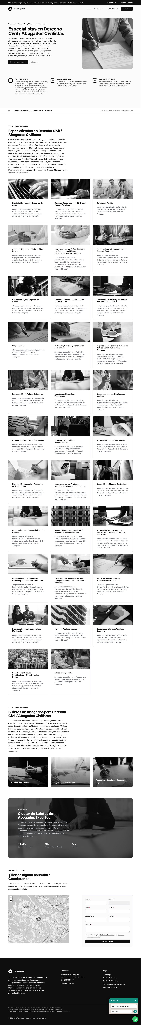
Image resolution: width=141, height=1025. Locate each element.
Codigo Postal (90, 916)
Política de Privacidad (107, 935)
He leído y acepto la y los (105, 936)
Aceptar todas (111, 2)
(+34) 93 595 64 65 (67, 980)
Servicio (112, 899)
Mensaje (88, 924)
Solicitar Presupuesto (17, 62)
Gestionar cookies (127, 2)
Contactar (125, 9)
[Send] (135, 1011)
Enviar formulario (107, 941)
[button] (39, 919)
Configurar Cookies (110, 987)
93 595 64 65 (113, 9)
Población (112, 916)
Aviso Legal (107, 975)
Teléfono (112, 907)
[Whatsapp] (135, 1019)
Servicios (97, 9)
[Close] (136, 1000)
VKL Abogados (19, 9)
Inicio (89, 9)
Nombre (88, 899)
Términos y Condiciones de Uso (114, 984)
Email (87, 907)
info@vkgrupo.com (67, 983)
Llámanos (34, 62)
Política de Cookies (109, 978)
